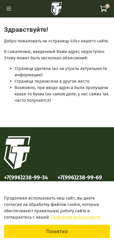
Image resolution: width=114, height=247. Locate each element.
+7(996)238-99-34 (26, 177)
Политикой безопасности (75, 217)
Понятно (57, 231)
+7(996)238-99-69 (80, 177)
